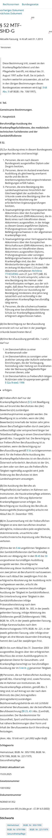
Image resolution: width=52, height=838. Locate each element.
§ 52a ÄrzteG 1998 (14, 382)
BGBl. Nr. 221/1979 (39, 829)
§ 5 (29, 402)
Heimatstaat (13, 825)
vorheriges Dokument (12, 10)
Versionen (6, 47)
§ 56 (29, 450)
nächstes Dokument (11, 13)
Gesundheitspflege (16, 833)
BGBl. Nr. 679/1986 (16, 829)
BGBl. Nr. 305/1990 (32, 825)
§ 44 (18, 548)
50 (46, 556)
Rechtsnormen (11, 4)
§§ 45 (37, 556)
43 (30, 711)
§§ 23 (25, 711)
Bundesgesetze (30, 4)
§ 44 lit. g (24, 668)
